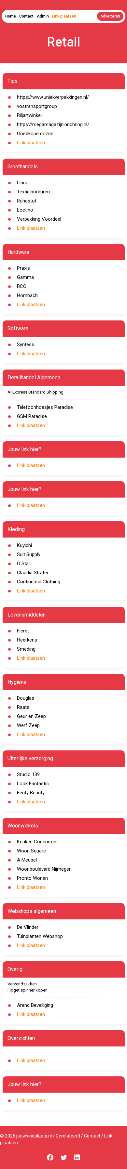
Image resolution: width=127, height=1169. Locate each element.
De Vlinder (27, 927)
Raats (23, 707)
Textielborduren (33, 192)
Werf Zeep (28, 725)
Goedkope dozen (35, 133)
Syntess (25, 344)
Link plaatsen (64, 16)
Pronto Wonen (32, 878)
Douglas (25, 698)
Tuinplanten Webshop (40, 936)
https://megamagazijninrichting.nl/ (53, 124)
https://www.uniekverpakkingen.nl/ (53, 97)
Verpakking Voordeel (39, 219)
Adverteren (110, 16)
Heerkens (27, 640)
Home (10, 16)
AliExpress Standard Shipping (35, 392)
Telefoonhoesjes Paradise (45, 407)
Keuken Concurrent (37, 842)
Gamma (25, 277)
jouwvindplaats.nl (34, 1135)
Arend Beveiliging (35, 1005)
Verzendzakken (22, 983)
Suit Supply (28, 554)
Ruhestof (27, 201)
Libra (22, 183)
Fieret (23, 631)
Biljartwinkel (29, 115)
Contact (26, 16)
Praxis (23, 268)
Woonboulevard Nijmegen (44, 869)
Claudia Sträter (33, 573)
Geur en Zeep (31, 716)
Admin (43, 16)
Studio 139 (28, 774)
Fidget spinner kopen (27, 990)
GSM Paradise (32, 416)
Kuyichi (24, 545)
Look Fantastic (33, 783)
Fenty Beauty (31, 793)
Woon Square (31, 851)
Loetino (25, 210)
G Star (23, 563)
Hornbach (27, 295)
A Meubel (27, 860)
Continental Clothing (38, 582)
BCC (21, 286)
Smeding (26, 649)
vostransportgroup (37, 106)
